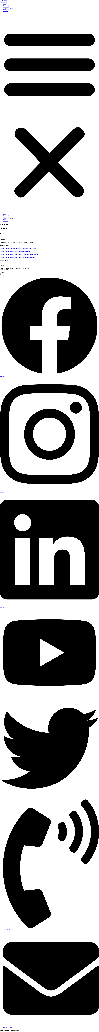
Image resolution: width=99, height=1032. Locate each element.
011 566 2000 (3, 231)
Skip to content (3, 0)
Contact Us (5, 11)
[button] (49, 113)
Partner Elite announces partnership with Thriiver (15, 251)
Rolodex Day (6, 9)
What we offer (6, 5)
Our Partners (6, 7)
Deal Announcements (8, 8)
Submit (2, 272)
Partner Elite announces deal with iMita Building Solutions (17, 257)
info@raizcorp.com (4, 236)
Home (4, 4)
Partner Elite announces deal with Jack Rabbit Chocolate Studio (19, 254)
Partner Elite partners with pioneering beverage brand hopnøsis (19, 248)
